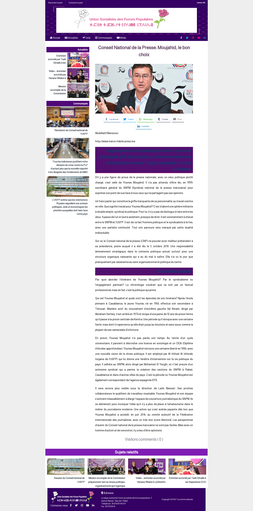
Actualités (72, 38)
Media (122, 38)
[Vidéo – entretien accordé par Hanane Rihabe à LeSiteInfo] (67, 75)
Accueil (56, 38)
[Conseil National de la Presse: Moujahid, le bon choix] (144, 65)
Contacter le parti (76, 3)
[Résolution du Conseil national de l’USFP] (68, 122)
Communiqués (104, 38)
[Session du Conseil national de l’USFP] (66, 471)
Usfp (87, 38)
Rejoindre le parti (55, 3)
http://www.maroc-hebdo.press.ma (115, 141)
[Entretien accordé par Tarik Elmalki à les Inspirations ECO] (67, 60)
